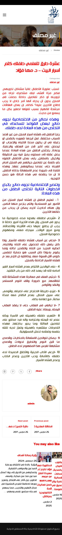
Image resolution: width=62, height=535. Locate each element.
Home (57, 50)
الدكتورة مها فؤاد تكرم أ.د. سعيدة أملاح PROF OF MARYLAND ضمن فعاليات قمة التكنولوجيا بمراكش (44, 481)
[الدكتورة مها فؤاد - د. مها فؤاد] (53, 15)
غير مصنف (44, 50)
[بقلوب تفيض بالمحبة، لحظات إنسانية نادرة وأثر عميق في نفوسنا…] (57, 455)
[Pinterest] (13, 371)
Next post (23, 421)
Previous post (41, 421)
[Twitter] (21, 371)
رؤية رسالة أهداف (27, 455)
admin (31, 404)
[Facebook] (29, 371)
